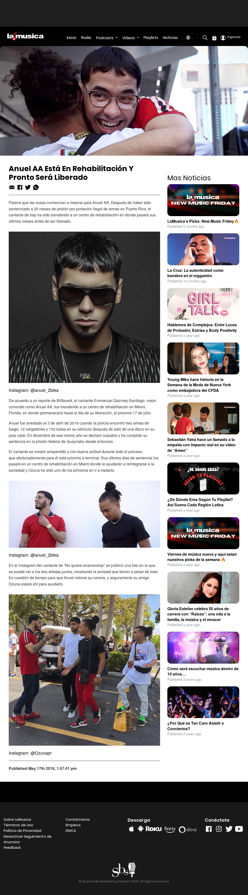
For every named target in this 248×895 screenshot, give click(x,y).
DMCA (71, 830)
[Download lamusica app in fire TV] (170, 829)
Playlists (151, 37)
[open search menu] (204, 37)
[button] (31, 839)
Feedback (12, 847)
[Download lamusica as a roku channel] (154, 828)
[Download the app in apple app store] (131, 829)
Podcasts (105, 38)
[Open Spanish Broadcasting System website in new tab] (124, 869)
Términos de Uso (18, 825)
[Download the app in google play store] (141, 829)
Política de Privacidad (22, 830)
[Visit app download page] (214, 38)
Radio (86, 37)
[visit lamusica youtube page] (239, 830)
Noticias (170, 37)
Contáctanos (78, 819)
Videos (129, 38)
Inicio (71, 37)
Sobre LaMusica (17, 819)
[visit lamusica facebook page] (209, 830)
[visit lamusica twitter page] (229, 830)
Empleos (73, 825)
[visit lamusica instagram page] (219, 830)
